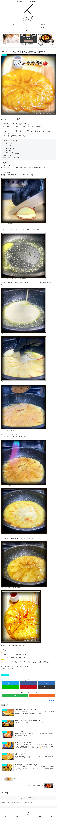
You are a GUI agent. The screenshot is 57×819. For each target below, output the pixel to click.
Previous (1, 40)
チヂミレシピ (5, 675)
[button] (52, 396)
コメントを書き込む (28, 798)
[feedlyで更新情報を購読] (15, 695)
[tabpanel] (11, 40)
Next (56, 40)
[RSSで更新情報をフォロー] (42, 695)
